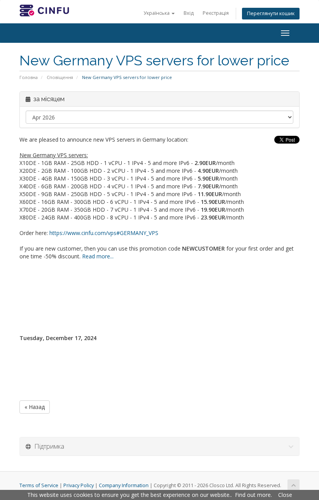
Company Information (124, 485)
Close (285, 494)
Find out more (253, 494)
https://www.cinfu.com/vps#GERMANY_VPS (103, 233)
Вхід (189, 13)
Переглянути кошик (270, 13)
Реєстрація (216, 13)
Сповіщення (60, 77)
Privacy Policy (78, 485)
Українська (157, 13)
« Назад (35, 407)
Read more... (98, 256)
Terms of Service (38, 485)
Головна (28, 77)
